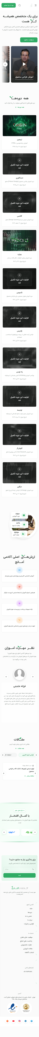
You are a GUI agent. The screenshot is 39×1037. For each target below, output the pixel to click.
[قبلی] (32, 676)
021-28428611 (28, 972)
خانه (31, 909)
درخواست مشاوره (29, 40)
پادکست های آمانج (26, 941)
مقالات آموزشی (27, 949)
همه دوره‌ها (21, 107)
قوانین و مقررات (29, 924)
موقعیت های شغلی (26, 937)
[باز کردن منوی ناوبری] (35, 5)
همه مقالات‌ (21, 748)
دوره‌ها (30, 912)
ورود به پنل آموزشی (8, 5)
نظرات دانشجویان (26, 945)
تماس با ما (28, 916)
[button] (24, 64)
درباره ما (29, 920)
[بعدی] (5, 64)
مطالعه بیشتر (30, 776)
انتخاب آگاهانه (29, 952)
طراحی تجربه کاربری (28, 755)
